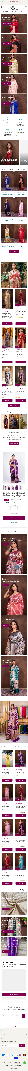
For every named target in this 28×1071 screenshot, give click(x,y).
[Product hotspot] (5, 426)
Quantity (14, 505)
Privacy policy (21, 1070)
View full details (14, 522)
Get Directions (15, 1002)
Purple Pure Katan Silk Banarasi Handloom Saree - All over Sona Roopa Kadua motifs (14, 495)
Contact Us (14, 1070)
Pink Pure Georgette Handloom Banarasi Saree (6, 814)
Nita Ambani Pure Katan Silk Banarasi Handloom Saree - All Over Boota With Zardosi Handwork (7, 392)
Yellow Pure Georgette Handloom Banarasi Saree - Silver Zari (7, 780)
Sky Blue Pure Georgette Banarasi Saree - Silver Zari (20, 883)
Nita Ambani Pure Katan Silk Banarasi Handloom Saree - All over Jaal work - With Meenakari (7, 316)
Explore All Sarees (14, 251)
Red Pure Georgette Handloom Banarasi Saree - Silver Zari (6, 883)
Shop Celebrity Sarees (14, 405)
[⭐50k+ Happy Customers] (20, 133)
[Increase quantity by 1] (19, 508)
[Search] (23, 1023)
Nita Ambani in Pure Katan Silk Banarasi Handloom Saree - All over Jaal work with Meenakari (20, 392)
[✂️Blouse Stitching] (7, 133)
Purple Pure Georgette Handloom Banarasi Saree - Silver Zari (20, 780)
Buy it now (14, 517)
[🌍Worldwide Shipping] (20, 121)
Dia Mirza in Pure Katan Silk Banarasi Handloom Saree (20, 353)
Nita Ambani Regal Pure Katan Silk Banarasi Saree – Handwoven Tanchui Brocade (6, 354)
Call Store (15, 1005)
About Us (9, 1070)
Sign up (22, 1053)
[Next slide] (23, 487)
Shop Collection (14, 728)
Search (4, 1070)
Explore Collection (14, 443)
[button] (5, 487)
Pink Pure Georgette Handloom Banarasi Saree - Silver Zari (6, 849)
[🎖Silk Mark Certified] (7, 121)
